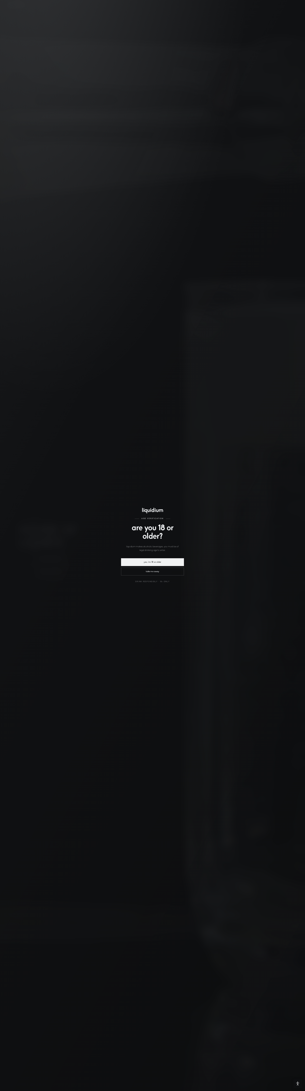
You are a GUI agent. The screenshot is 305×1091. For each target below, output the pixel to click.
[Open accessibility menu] (298, 1084)
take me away (152, 571)
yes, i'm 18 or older (152, 562)
